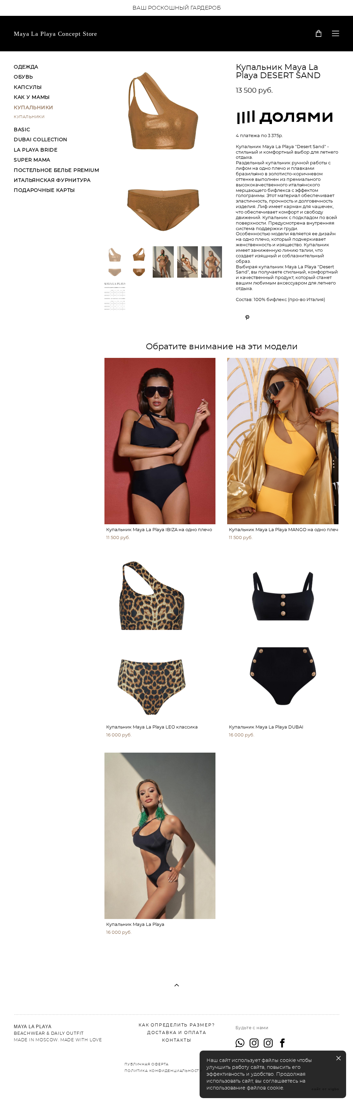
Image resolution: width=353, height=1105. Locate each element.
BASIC (22, 129)
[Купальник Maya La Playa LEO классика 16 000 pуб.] (160, 638)
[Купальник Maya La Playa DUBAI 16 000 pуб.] (283, 638)
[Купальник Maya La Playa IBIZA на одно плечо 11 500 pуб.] (160, 441)
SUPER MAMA (32, 160)
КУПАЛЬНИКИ (33, 107)
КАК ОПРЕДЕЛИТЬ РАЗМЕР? (177, 1025)
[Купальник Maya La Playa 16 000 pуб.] (160, 836)
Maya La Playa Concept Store (55, 34)
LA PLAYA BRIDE (36, 150)
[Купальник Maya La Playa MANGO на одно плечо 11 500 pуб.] (283, 441)
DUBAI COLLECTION (40, 139)
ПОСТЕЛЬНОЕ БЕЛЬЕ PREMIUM (56, 170)
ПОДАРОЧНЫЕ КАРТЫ (44, 190)
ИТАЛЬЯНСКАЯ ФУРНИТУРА (52, 180)
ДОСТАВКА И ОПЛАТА (176, 1033)
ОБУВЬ (23, 77)
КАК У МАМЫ (32, 97)
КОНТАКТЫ (176, 1040)
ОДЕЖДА (26, 67)
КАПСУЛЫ (28, 87)
